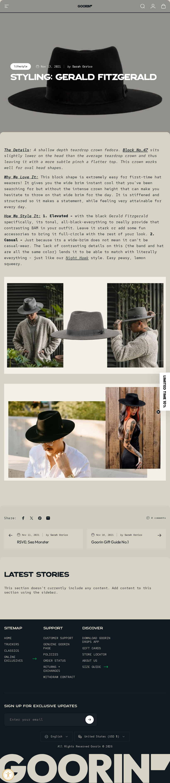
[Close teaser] (158, 412)
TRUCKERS (11, 644)
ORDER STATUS (54, 660)
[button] (165, 392)
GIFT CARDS (91, 648)
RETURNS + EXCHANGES (51, 668)
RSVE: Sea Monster (33, 541)
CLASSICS (11, 651)
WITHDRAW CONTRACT (59, 677)
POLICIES (50, 654)
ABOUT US (89, 660)
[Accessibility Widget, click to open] (8, 775)
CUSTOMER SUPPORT (58, 638)
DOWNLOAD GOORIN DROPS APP (96, 640)
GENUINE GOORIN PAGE (56, 646)
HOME (8, 638)
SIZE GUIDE (91, 667)
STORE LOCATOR (94, 654)
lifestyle (20, 66)
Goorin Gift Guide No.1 (110, 541)
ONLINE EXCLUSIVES (13, 658)
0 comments (158, 518)
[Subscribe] (89, 719)
